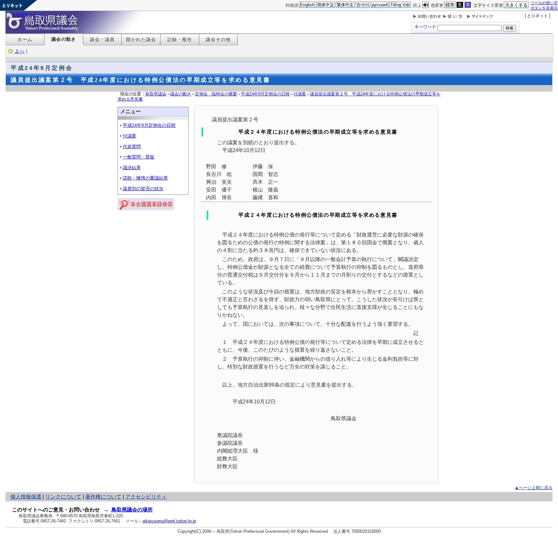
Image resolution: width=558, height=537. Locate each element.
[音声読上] (426, 5)
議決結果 (132, 167)
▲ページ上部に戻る (534, 487)
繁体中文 (345, 4)
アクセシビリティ (146, 496)
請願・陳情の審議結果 (145, 178)
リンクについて (63, 496)
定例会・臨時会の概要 (216, 94)
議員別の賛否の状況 (143, 188)
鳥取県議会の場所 (132, 509)
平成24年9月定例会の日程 (265, 94)
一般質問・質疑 (138, 156)
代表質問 (132, 146)
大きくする (516, 4)
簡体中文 (325, 4)
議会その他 (218, 39)
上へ (20, 51)
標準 (449, 4)
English (307, 4)
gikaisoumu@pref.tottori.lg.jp (169, 521)
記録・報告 (179, 39)
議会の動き (63, 39)
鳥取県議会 (155, 94)
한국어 (362, 4)
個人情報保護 (25, 496)
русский (380, 4)
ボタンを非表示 (544, 8)
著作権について (103, 496)
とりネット (537, 15)
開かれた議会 (141, 39)
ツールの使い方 (544, 3)
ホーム (24, 39)
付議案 (300, 94)
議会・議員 (102, 39)
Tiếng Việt (400, 4)
